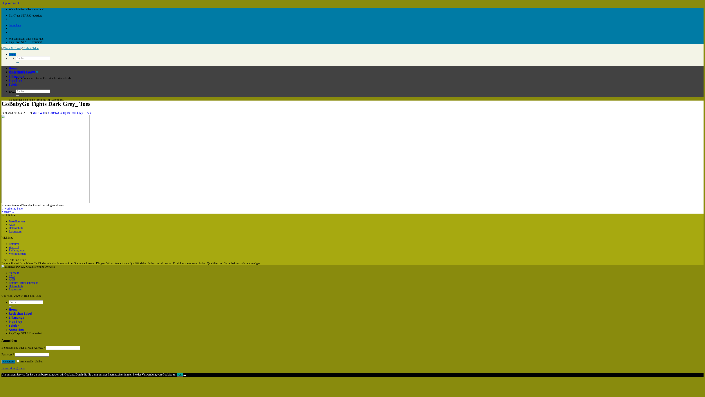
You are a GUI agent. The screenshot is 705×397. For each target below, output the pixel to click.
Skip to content (10, 3)
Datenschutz (16, 228)
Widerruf (14, 247)
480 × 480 (39, 113)
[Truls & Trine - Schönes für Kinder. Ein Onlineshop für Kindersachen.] (20, 48)
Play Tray (15, 80)
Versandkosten (17, 253)
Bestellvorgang (17, 221)
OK (180, 374)
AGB (12, 224)
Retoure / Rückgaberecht (23, 282)
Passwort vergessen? (13, 368)
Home (13, 68)
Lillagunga (16, 76)
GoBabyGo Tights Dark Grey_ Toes (69, 113)
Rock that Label (20, 72)
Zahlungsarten (17, 250)
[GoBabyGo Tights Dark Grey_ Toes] (45, 201)
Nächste (8, 211)
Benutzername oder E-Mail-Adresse (23, 347)
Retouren (14, 243)
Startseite (14, 272)
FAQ (12, 276)
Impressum (15, 231)
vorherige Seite (12, 208)
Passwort (7, 354)
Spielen (14, 85)
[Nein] (184, 375)
